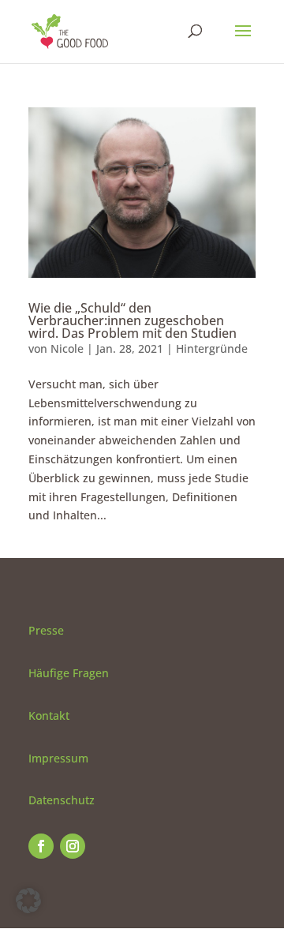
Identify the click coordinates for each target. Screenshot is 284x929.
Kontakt (48, 715)
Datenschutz (61, 799)
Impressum (58, 758)
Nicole (67, 348)
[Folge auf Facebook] (41, 846)
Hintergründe (212, 348)
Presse (46, 630)
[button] (28, 900)
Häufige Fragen (68, 672)
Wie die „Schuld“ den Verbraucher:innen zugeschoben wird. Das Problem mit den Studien (132, 320)
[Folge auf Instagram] (72, 846)
